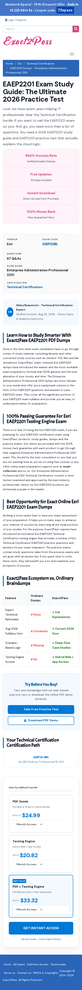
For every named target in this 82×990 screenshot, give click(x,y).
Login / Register (17, 20)
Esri (20, 63)
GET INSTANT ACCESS (41, 928)
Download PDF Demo (43, 720)
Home (9, 63)
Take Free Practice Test (41, 709)
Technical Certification (40, 63)
